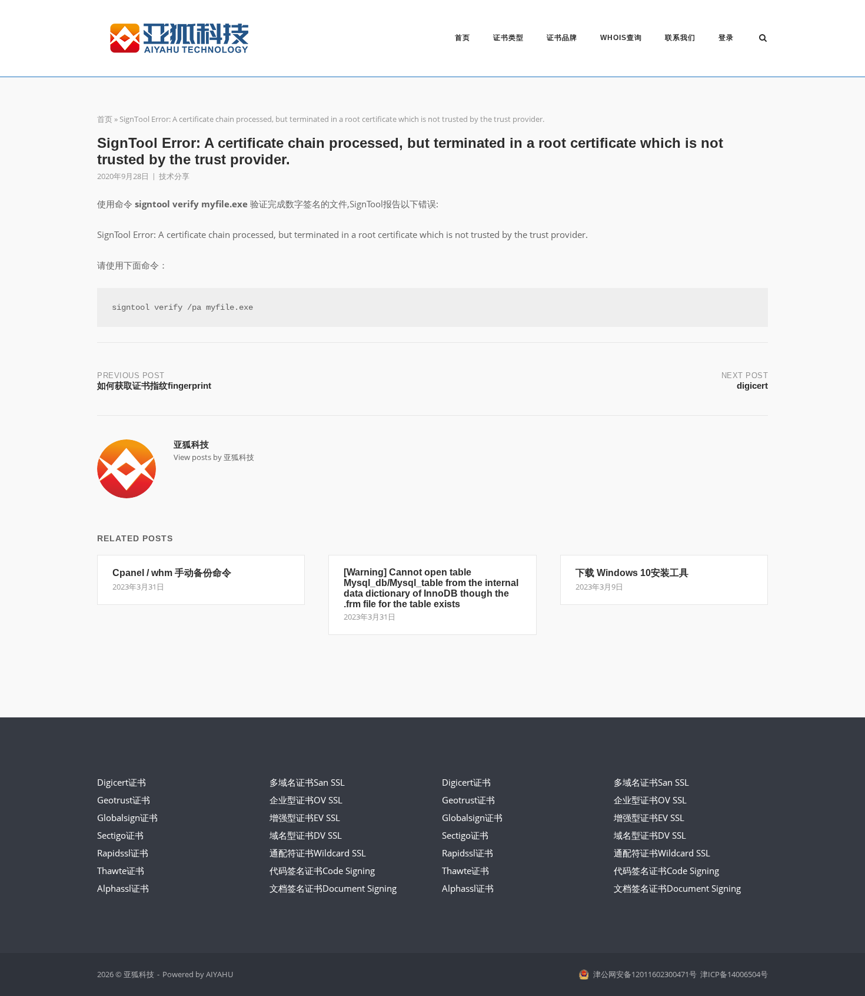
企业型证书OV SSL (306, 800)
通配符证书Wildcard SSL (318, 853)
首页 (462, 38)
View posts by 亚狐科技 (214, 457)
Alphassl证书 (123, 888)
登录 (726, 38)
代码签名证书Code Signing (322, 870)
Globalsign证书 (127, 817)
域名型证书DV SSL (306, 835)
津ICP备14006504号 (734, 974)
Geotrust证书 (123, 800)
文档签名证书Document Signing (333, 888)
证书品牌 (562, 38)
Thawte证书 (120, 870)
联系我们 (680, 38)
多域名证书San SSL (307, 782)
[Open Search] (763, 39)
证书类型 (508, 38)
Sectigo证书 (120, 835)
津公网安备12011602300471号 (645, 974)
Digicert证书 (121, 782)
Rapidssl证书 (122, 853)
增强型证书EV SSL (305, 817)
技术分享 (174, 176)
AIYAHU (219, 974)
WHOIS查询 (621, 38)
